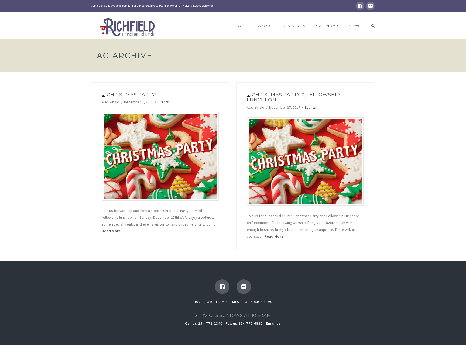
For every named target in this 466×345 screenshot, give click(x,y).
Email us (273, 323)
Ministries (230, 302)
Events (163, 102)
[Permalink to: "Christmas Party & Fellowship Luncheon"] (305, 161)
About (212, 302)
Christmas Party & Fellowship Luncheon (293, 97)
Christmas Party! (131, 94)
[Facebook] (360, 6)
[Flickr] (370, 6)
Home (198, 302)
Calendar (251, 302)
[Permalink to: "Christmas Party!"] (160, 156)
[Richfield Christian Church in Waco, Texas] (128, 28)
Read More (111, 230)
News (267, 302)
